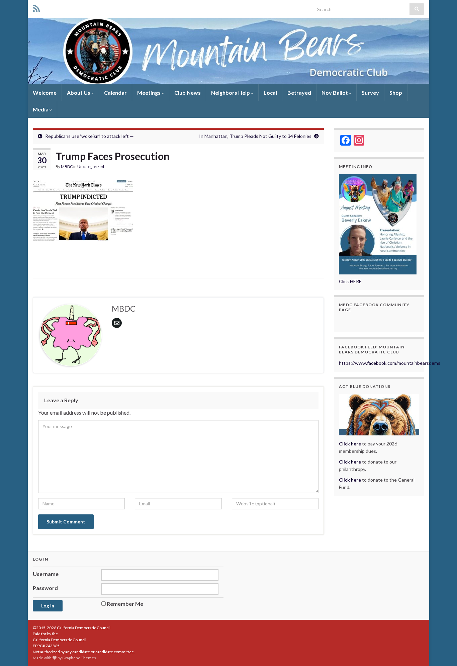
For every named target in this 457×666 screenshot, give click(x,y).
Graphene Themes (79, 657)
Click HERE (350, 281)
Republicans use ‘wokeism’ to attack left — (89, 136)
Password (45, 588)
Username (46, 574)
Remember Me (125, 603)
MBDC (67, 166)
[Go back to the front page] (228, 51)
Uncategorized (90, 166)
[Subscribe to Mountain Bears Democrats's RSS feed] (36, 7)
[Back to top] (442, 651)
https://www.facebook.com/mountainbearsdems (389, 363)
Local (270, 92)
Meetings (149, 92)
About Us (79, 92)
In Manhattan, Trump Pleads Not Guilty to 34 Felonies (255, 136)
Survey (370, 92)
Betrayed (299, 92)
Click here (350, 462)
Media (41, 109)
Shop (395, 92)
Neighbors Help (231, 92)
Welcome (45, 92)
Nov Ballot (335, 92)
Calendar (115, 92)
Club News (187, 92)
